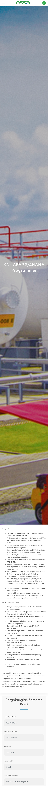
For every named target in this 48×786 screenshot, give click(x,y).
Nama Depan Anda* (10, 717)
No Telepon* (7, 746)
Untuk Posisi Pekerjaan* (11, 776)
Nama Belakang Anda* (10, 731)
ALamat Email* (8, 761)
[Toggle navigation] (3, 3)
